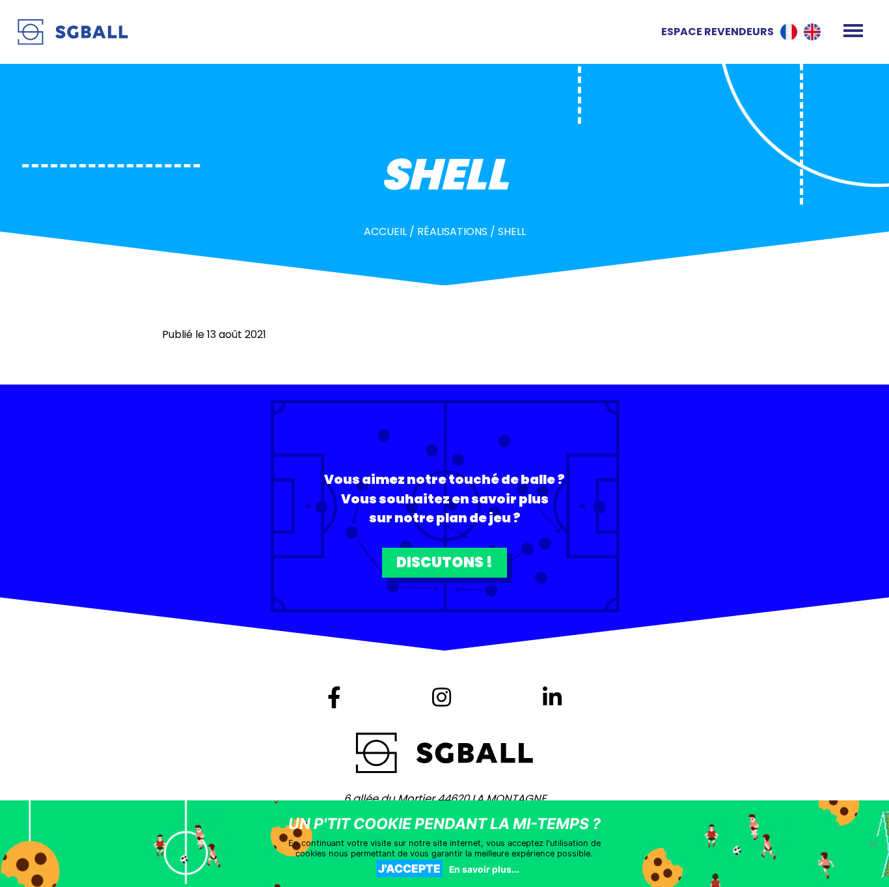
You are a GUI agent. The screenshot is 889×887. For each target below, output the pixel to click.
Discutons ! (444, 562)
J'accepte (409, 868)
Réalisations (452, 231)
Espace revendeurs (717, 31)
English (812, 31)
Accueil (385, 231)
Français (788, 31)
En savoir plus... (484, 869)
